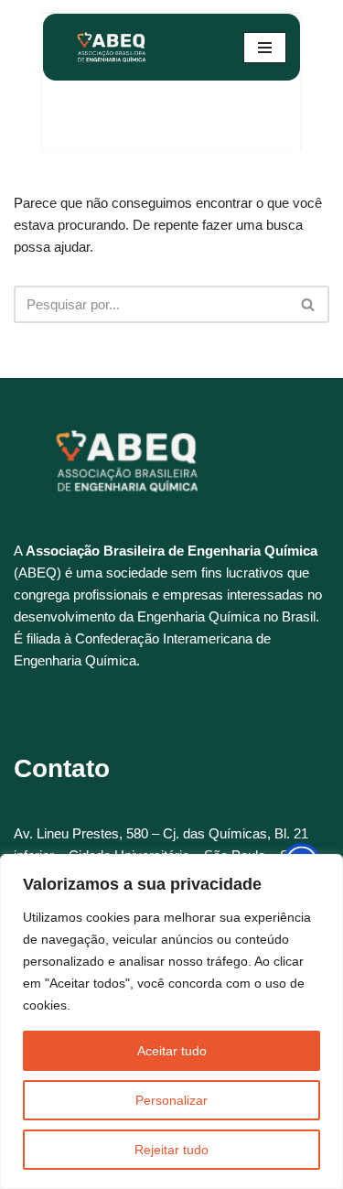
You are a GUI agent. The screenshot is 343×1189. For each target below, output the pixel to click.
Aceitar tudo (172, 1050)
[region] (171, 1021)
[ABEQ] (111, 47)
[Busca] (308, 304)
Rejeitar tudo (171, 1149)
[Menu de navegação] (264, 47)
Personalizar (171, 1100)
